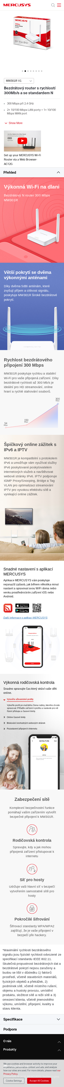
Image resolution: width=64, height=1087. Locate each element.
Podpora (10, 1029)
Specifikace (13, 1019)
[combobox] (19, 81)
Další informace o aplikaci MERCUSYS (25, 617)
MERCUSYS (17, 5)
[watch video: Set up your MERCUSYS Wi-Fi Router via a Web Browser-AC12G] (22, 141)
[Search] (53, 5)
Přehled (9, 172)
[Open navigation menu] (59, 5)
